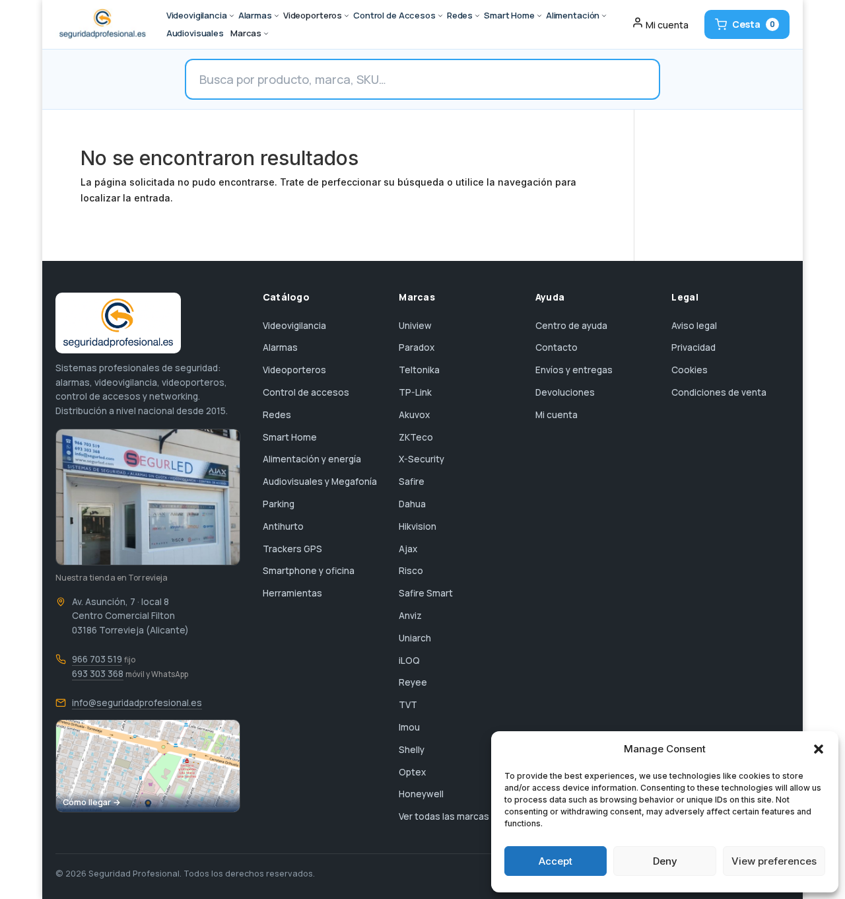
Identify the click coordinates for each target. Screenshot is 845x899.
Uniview (415, 326)
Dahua (412, 504)
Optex (412, 772)
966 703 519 (97, 659)
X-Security (421, 459)
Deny (665, 861)
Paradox (416, 347)
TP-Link (415, 392)
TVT (408, 705)
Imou (409, 727)
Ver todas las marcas (444, 816)
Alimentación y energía (312, 459)
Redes (277, 415)
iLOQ (409, 660)
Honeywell (421, 794)
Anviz (410, 616)
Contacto (556, 347)
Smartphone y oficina (309, 571)
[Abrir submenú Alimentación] (604, 15)
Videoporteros (294, 370)
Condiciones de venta (718, 392)
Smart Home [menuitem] (509, 15)
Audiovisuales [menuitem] (195, 33)
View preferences (774, 861)
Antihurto (283, 526)
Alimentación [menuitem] (572, 15)
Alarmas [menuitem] (255, 15)
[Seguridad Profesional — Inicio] (101, 24)
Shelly (411, 750)
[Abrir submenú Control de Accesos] (440, 15)
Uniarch (415, 638)
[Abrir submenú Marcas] (266, 33)
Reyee (413, 682)
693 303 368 (97, 674)
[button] (818, 749)
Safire (411, 481)
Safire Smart (426, 593)
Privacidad (693, 347)
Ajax (408, 549)
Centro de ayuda (571, 326)
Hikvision (417, 526)
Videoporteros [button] (312, 15)
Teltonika (419, 370)
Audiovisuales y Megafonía (320, 481)
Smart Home (290, 437)
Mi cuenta (556, 415)
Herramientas (292, 593)
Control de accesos (306, 392)
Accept (555, 861)
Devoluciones (565, 392)
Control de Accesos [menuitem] (394, 15)
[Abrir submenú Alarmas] (276, 15)
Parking (278, 504)
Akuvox (414, 415)
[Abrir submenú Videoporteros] (346, 15)
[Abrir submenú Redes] (477, 15)
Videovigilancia (294, 326)
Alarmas (280, 347)
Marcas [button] (245, 33)
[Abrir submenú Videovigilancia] (231, 15)
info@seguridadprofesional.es (137, 703)
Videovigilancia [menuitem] (196, 15)
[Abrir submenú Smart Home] (539, 15)
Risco (411, 571)
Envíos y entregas (574, 370)
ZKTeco (416, 437)
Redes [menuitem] (460, 15)
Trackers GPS (292, 549)
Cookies (689, 370)
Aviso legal (694, 326)
